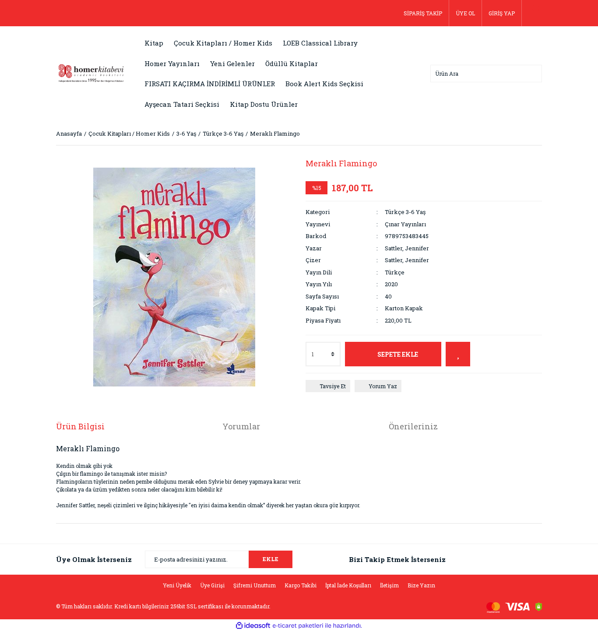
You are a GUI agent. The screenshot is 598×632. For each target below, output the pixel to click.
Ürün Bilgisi (80, 426)
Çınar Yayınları (405, 224)
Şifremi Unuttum (254, 585)
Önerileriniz (413, 426)
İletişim (389, 585)
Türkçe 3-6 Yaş (405, 212)
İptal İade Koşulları (348, 585)
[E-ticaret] (298, 626)
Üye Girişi (212, 585)
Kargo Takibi (301, 585)
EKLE (270, 559)
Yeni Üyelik (177, 585)
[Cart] (532, 13)
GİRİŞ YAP (502, 13)
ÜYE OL (465, 13)
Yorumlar (241, 426)
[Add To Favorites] (458, 354)
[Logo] (91, 72)
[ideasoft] (253, 626)
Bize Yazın (421, 585)
